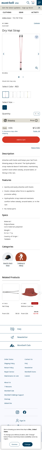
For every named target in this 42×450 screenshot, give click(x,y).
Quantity (6, 113)
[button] (35, 148)
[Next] (39, 292)
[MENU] (39, 2)
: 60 (36, 131)
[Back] (2, 292)
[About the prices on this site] (36, 120)
